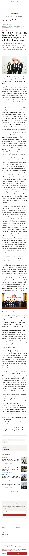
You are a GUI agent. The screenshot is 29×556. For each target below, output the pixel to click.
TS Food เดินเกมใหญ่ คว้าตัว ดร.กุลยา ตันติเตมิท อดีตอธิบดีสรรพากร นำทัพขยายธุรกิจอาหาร (11, 477)
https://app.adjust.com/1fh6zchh (10, 432)
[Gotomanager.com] (14, 13)
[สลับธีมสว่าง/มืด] (13, 20)
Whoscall (4, 439)
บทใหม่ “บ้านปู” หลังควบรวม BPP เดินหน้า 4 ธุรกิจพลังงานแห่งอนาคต (11, 485)
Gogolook (10, 439)
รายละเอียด (4, 553)
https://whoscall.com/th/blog (11, 424)
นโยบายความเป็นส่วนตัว (7, 550)
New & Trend (4, 530)
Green (3, 532)
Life (2, 536)
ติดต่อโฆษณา (18, 530)
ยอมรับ (17, 553)
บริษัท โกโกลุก (5, 442)
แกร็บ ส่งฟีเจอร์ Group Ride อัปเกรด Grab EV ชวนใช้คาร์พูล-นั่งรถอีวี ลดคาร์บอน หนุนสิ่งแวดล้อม (11, 469)
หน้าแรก (3, 24)
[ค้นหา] (10, 20)
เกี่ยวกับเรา (18, 527)
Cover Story (4, 527)
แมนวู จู (16, 439)
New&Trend (8, 24)
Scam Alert (22, 439)
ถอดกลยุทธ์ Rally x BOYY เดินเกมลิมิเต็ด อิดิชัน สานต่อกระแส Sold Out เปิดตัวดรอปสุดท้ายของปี (10, 461)
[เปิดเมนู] (16, 20)
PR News (3, 539)
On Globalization (5, 534)
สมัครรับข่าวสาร (14, 515)
